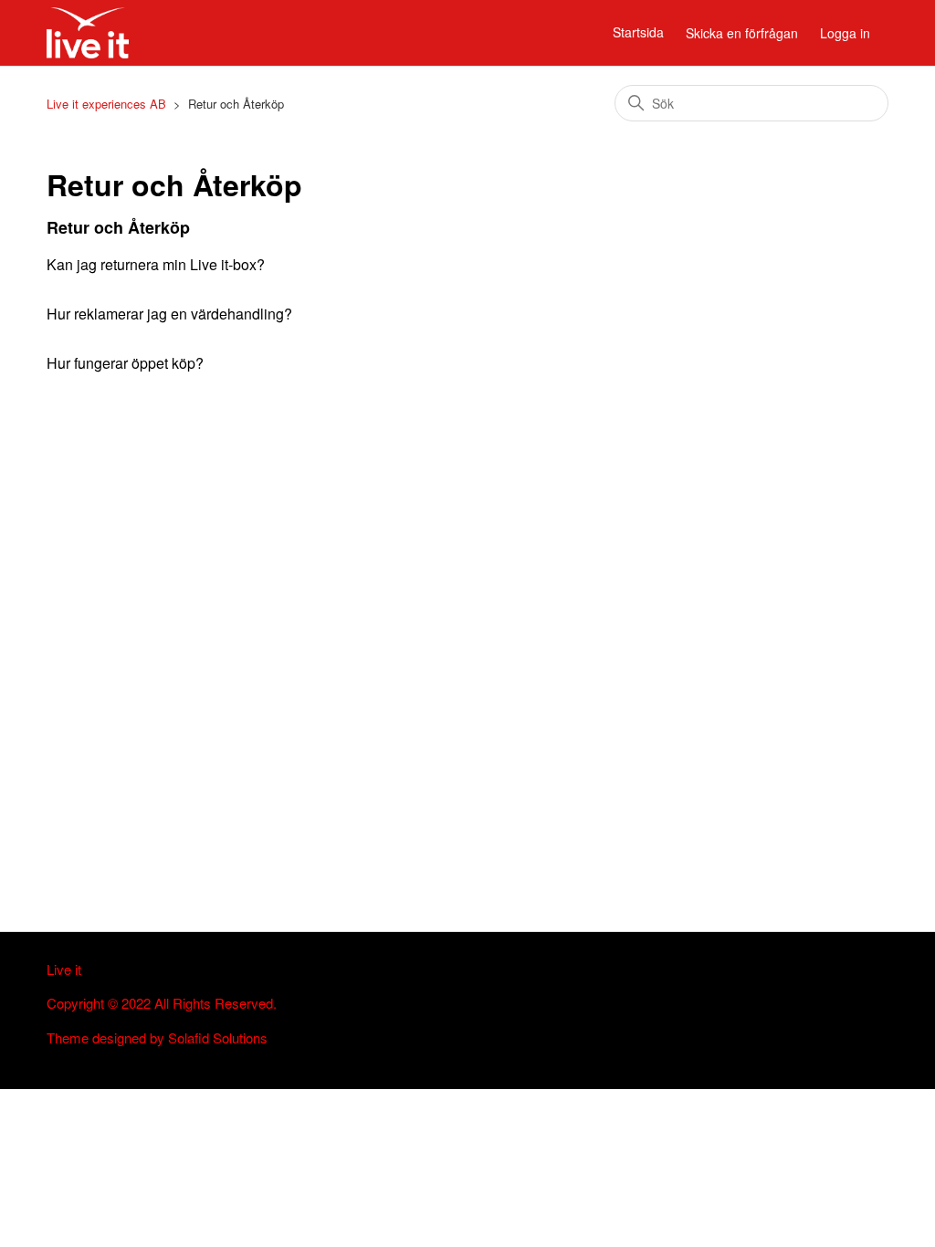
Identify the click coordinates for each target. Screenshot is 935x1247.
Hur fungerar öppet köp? (125, 362)
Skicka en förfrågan (742, 33)
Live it (64, 969)
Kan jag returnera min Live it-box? (156, 264)
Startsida (638, 32)
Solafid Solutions (218, 1037)
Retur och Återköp (118, 227)
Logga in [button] (845, 33)
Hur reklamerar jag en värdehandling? (169, 313)
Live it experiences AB (106, 103)
